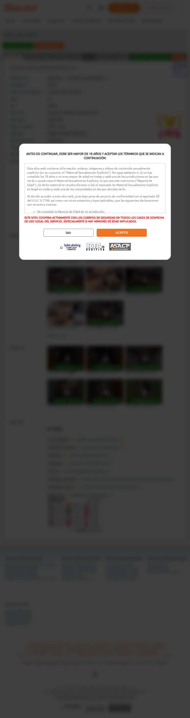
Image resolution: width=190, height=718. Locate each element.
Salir (68, 232)
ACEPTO (122, 232)
